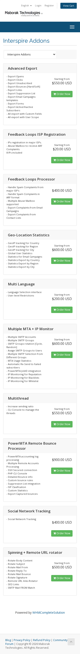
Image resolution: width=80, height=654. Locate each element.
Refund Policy (41, 640)
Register (49, 5)
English (25, 5)
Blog (8, 640)
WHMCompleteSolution (48, 612)
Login (38, 5)
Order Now (63, 94)
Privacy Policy (22, 640)
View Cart (68, 5)
